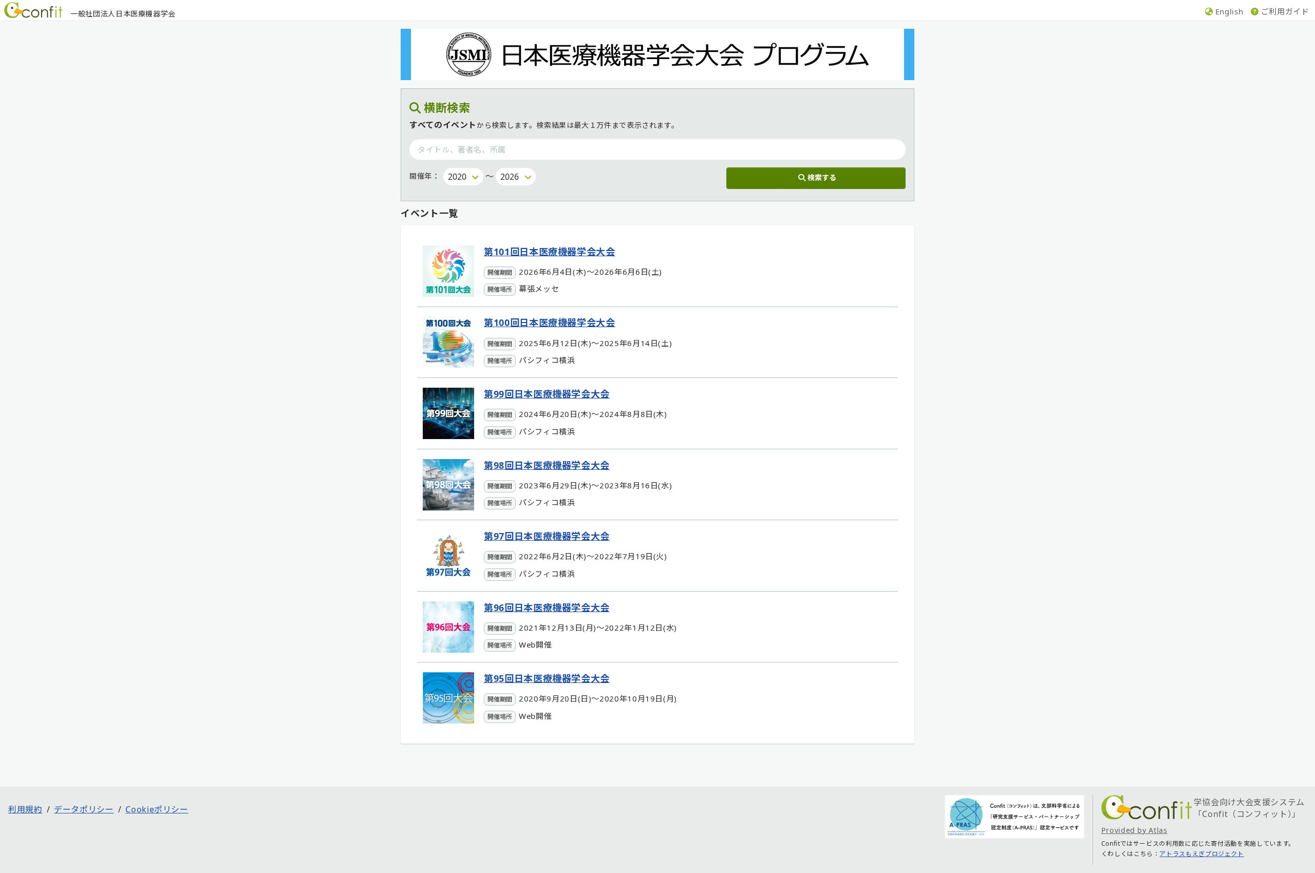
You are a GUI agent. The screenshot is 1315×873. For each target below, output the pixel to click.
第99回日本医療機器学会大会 (547, 394)
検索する (821, 177)
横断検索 (447, 107)
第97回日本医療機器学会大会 (547, 536)
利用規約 (25, 809)
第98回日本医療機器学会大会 (547, 465)
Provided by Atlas (1134, 830)
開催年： (424, 176)
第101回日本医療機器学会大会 (549, 251)
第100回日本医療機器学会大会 (549, 322)
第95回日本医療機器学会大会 (547, 678)
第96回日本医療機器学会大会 (547, 607)
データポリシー (84, 809)
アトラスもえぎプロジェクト (1201, 853)
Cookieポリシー (156, 809)
